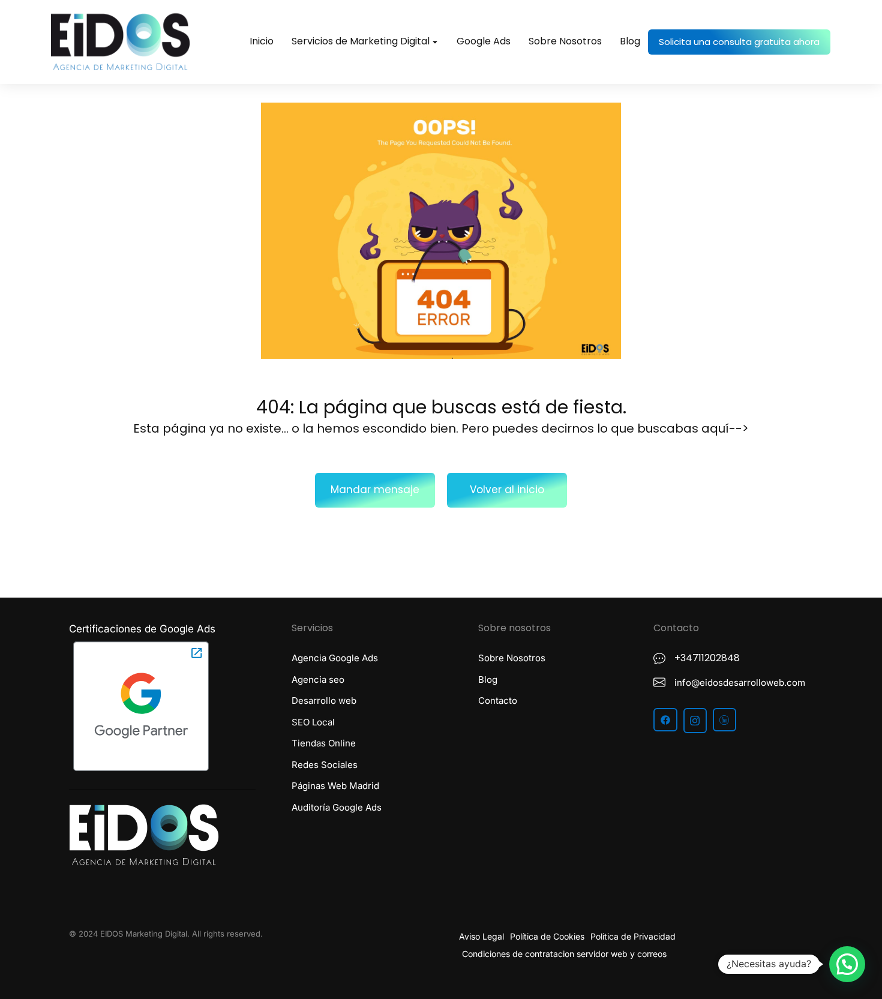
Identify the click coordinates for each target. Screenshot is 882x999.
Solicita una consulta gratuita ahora (739, 41)
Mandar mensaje (375, 489)
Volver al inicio (507, 489)
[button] (847, 964)
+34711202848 (707, 658)
